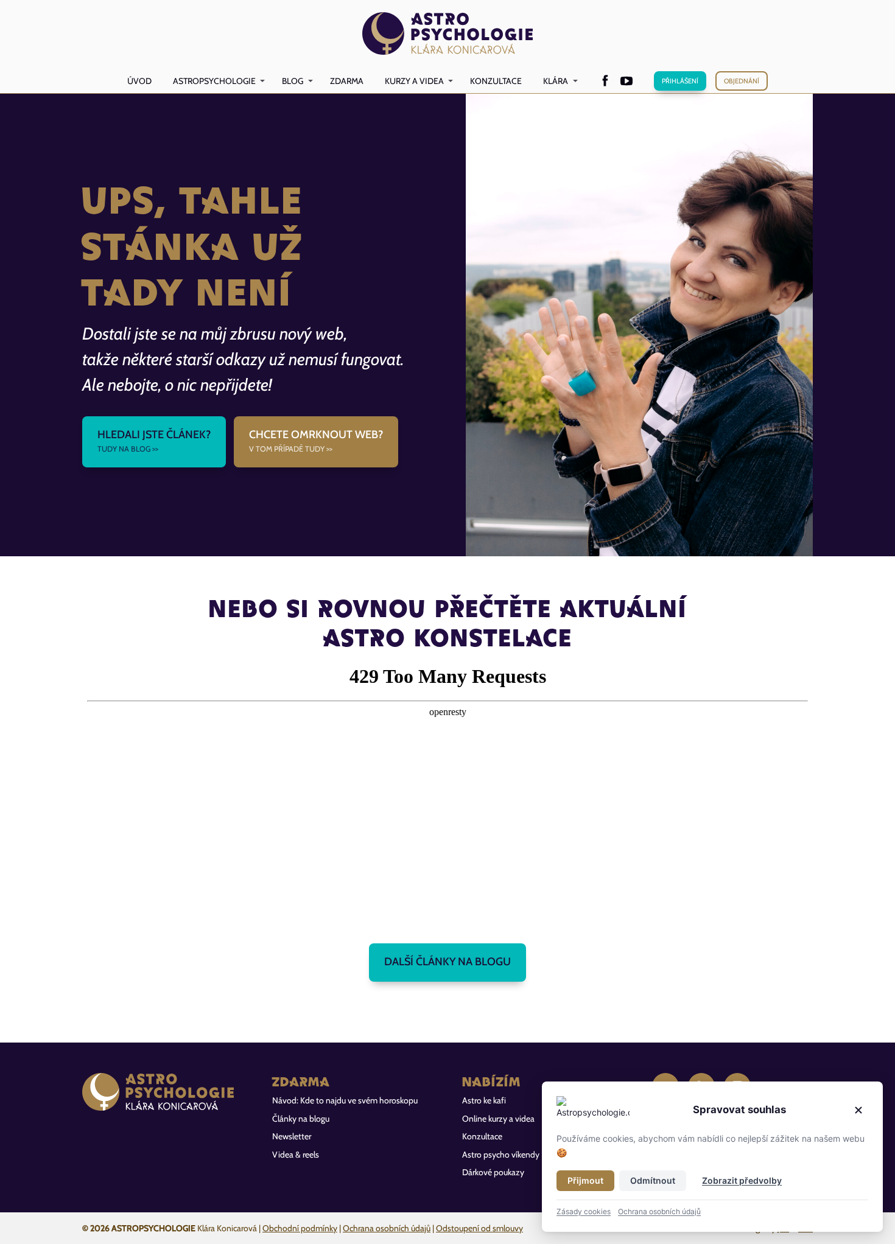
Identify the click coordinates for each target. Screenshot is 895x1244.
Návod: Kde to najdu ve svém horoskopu (345, 1100)
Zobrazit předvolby (742, 1180)
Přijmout (585, 1180)
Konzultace (496, 80)
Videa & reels (295, 1154)
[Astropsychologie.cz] (447, 34)
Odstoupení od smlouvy (479, 1228)
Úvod (139, 80)
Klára (555, 80)
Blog (292, 80)
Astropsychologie (214, 80)
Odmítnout (652, 1180)
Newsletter (291, 1136)
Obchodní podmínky (299, 1228)
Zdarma (346, 80)
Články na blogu (300, 1118)
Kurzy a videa (414, 80)
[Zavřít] (858, 1110)
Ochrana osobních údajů (386, 1228)
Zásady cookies (583, 1211)
